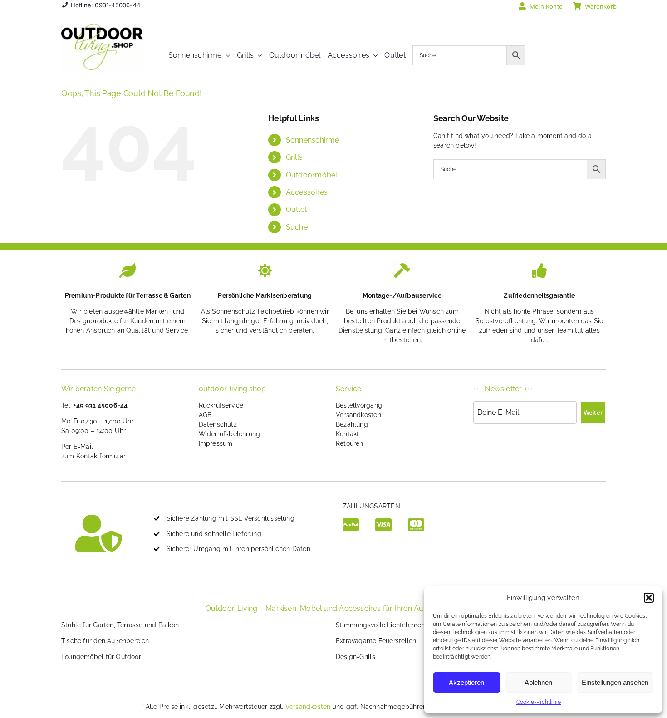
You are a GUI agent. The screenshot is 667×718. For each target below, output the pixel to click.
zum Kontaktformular (93, 456)
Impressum (216, 443)
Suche (297, 227)
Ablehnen (538, 682)
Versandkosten (358, 414)
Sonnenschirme (312, 140)
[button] (648, 597)
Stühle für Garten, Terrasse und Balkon (120, 625)
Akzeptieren (466, 682)
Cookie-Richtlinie (538, 702)
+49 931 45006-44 (101, 405)
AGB (205, 414)
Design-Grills (355, 656)
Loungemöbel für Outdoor (101, 656)
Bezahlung (352, 424)
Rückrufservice (221, 405)
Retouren (349, 443)
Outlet (296, 209)
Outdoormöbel (312, 175)
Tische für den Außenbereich (105, 640)
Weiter (593, 412)
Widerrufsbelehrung (229, 434)
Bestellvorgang (359, 405)
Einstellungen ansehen (615, 682)
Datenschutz (218, 424)
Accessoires (307, 192)
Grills (294, 157)
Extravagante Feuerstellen (376, 640)
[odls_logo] (102, 26)
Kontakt (347, 434)
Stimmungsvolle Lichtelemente (383, 625)
